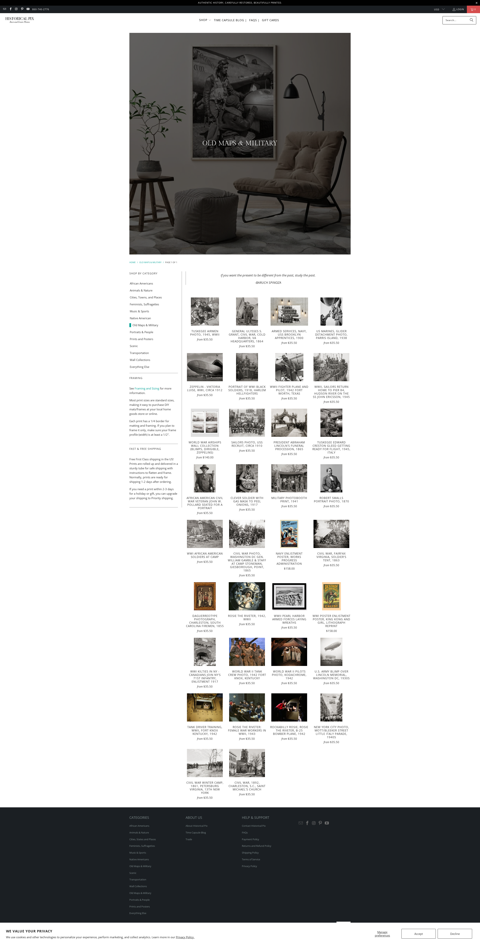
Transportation (139, 353)
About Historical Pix (197, 825)
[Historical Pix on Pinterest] (22, 9)
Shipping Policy (250, 852)
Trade (189, 839)
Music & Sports (139, 311)
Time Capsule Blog (196, 832)
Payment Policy (250, 839)
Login (460, 9)
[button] (205, 20)
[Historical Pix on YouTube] (27, 9)
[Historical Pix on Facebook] (10, 9)
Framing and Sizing (146, 388)
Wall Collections (140, 360)
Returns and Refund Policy (256, 846)
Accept (418, 934)
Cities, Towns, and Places (146, 297)
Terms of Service (251, 859)
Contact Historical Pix (254, 825)
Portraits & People (141, 332)
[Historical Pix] (20, 20)
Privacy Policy (249, 866)
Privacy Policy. (185, 937)
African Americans (141, 283)
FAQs (245, 832)
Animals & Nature (141, 290)
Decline (455, 934)
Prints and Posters (141, 339)
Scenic (134, 346)
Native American (140, 318)
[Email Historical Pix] (4, 9)
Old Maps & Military (145, 325)
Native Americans (139, 859)
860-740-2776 (40, 9)
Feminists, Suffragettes (144, 304)
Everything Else (139, 367)
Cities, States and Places (142, 839)
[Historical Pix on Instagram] (16, 9)
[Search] (471, 20)
